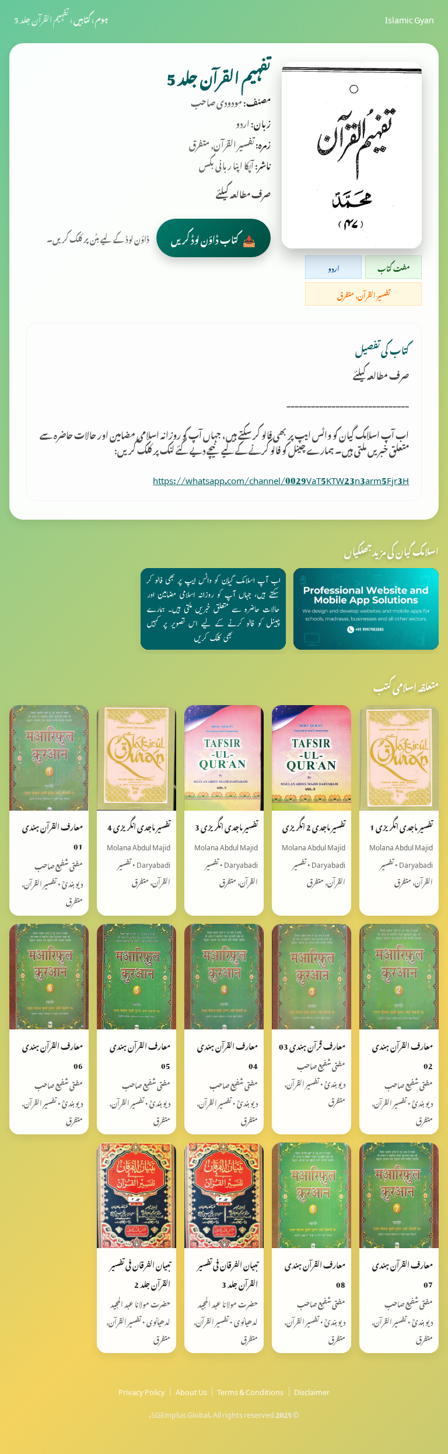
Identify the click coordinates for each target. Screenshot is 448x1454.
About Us (191, 1390)
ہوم (101, 18)
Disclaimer (312, 1390)
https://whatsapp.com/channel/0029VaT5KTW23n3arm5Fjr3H (281, 478)
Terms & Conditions (250, 1390)
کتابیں (82, 18)
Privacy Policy (141, 1390)
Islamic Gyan (409, 18)
